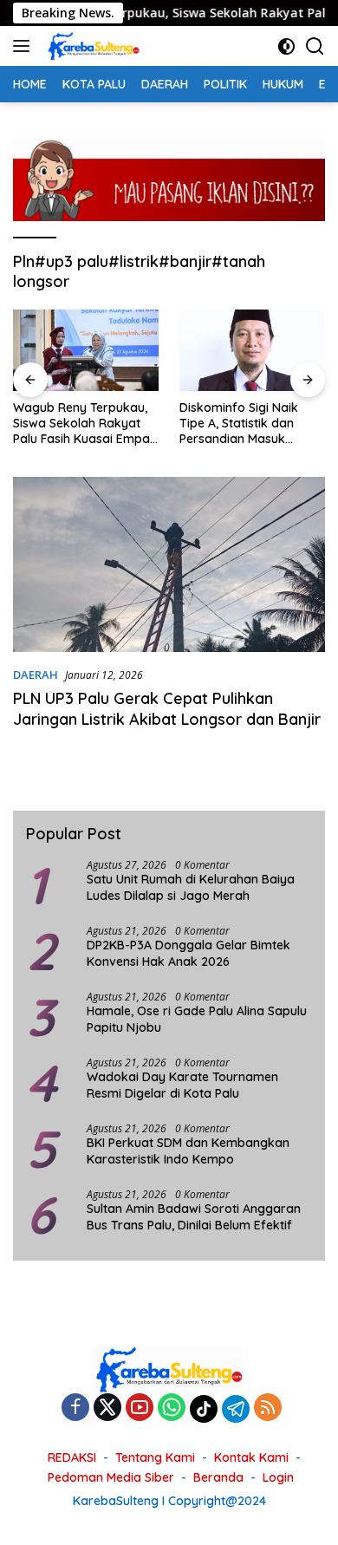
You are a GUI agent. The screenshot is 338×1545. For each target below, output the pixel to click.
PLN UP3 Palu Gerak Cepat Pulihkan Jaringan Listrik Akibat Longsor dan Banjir (169, 708)
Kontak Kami (251, 1457)
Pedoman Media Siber (111, 1477)
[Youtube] (139, 1408)
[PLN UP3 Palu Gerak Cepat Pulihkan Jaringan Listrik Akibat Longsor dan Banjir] (169, 564)
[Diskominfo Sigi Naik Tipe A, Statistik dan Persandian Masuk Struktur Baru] (252, 350)
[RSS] (268, 1408)
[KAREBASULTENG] (91, 46)
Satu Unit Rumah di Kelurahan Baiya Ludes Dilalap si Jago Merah (191, 887)
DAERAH (35, 674)
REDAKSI (72, 1457)
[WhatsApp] (171, 1408)
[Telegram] (236, 1409)
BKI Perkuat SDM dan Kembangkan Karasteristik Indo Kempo (188, 1150)
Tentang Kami (155, 1457)
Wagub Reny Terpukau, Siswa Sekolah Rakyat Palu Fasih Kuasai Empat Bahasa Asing (83, 423)
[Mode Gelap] (286, 46)
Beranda (218, 1477)
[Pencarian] (315, 46)
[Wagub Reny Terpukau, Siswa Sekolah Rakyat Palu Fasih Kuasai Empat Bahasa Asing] (86, 350)
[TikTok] (204, 1409)
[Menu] (24, 46)
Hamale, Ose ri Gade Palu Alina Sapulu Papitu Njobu (197, 1018)
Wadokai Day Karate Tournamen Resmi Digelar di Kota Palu (182, 1084)
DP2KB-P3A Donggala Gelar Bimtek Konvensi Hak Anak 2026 (188, 952)
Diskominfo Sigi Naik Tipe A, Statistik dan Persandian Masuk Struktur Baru (238, 423)
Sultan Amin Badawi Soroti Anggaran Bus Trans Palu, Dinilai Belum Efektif (194, 1216)
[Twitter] (107, 1408)
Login (278, 1477)
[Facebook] (75, 1408)
